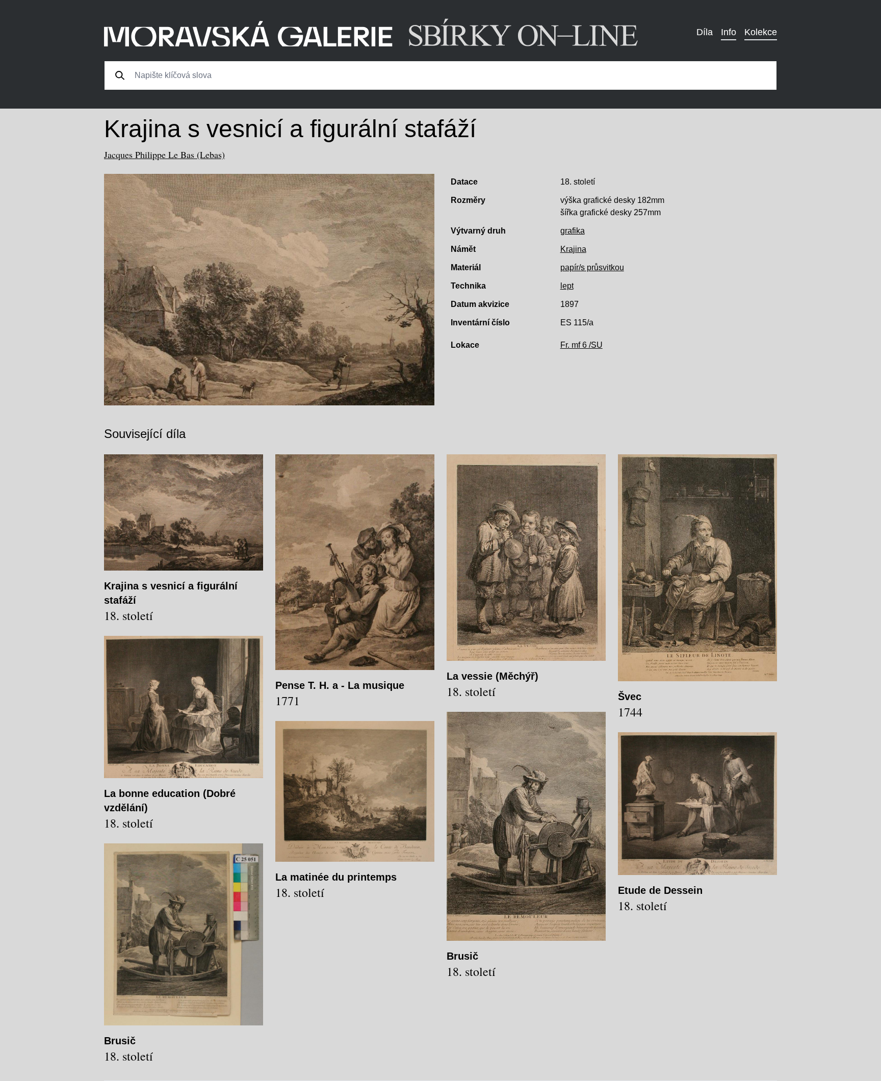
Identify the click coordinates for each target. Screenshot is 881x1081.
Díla (704, 32)
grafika (572, 230)
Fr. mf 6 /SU (581, 345)
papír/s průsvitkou (592, 267)
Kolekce (760, 32)
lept (567, 285)
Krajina (573, 249)
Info (728, 32)
